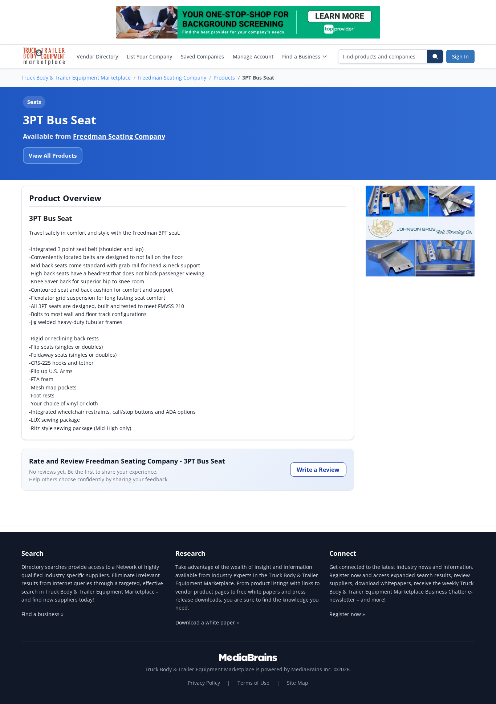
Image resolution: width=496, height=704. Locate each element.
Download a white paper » (207, 622)
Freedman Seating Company (172, 77)
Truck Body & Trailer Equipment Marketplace (76, 77)
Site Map (297, 682)
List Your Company (149, 56)
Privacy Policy (204, 682)
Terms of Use (253, 682)
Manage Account (253, 56)
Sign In (460, 56)
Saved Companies (202, 56)
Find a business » (42, 614)
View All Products (53, 155)
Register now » (347, 614)
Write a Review (318, 470)
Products (224, 77)
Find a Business (301, 56)
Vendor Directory (97, 56)
